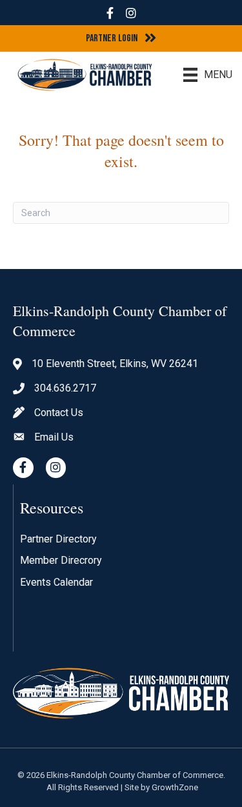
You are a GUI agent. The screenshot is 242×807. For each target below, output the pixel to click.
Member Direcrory (61, 560)
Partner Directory (58, 539)
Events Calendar (56, 582)
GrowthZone (175, 787)
